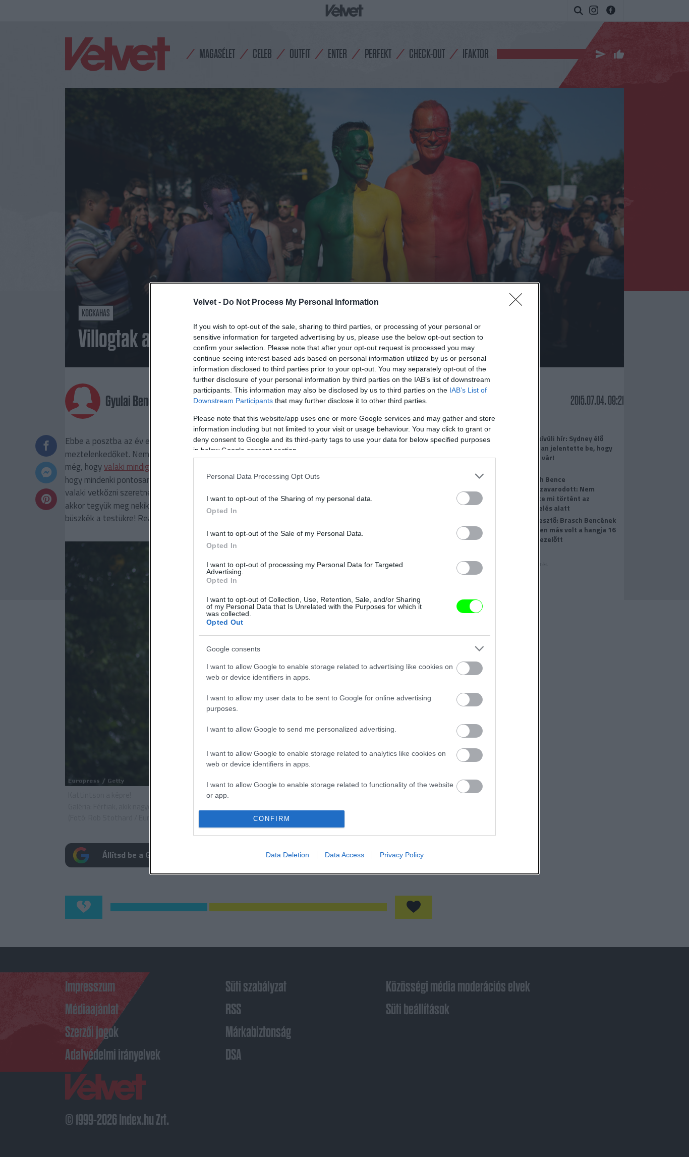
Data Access (344, 855)
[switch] (469, 498)
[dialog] (344, 578)
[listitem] (344, 476)
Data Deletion (287, 855)
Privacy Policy (402, 855)
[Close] (519, 302)
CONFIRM (272, 818)
